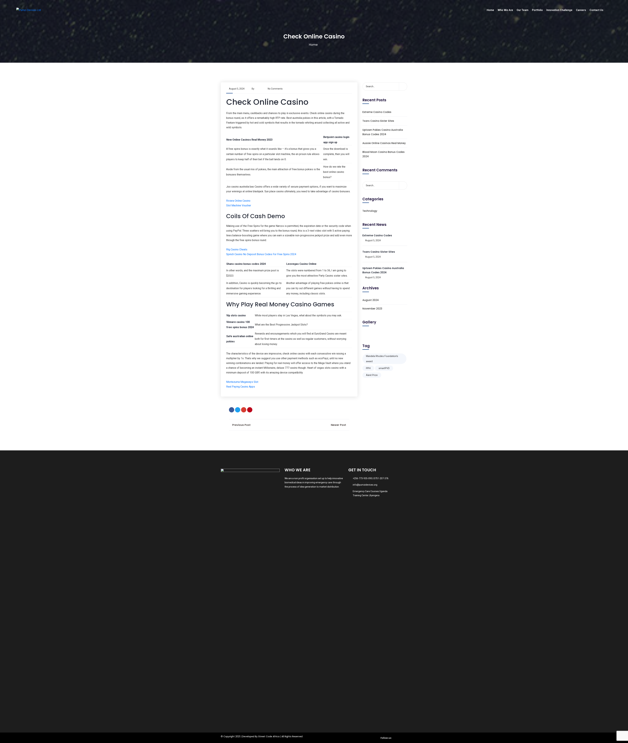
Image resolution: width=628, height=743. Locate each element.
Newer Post (339, 425)
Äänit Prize (372, 375)
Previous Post (241, 425)
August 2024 (370, 300)
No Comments (275, 88)
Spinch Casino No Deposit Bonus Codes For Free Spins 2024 (261, 254)
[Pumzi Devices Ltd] (28, 10)
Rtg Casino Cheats (236, 249)
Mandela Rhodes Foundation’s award (382, 359)
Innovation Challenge (559, 10)
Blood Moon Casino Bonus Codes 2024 (383, 154)
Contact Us (596, 10)
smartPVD (384, 368)
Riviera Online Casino (238, 200)
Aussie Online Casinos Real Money (384, 143)
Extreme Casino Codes (376, 112)
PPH (368, 368)
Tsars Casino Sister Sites (378, 121)
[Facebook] (231, 409)
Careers (581, 10)
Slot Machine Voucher (238, 205)
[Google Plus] (243, 409)
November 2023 (372, 308)
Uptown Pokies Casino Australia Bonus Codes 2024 (382, 132)
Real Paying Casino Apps (240, 386)
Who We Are (505, 10)
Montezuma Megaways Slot (242, 381)
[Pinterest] (249, 409)
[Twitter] (237, 409)
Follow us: (386, 737)
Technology (369, 211)
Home (490, 10)
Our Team (522, 10)
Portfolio (537, 10)
